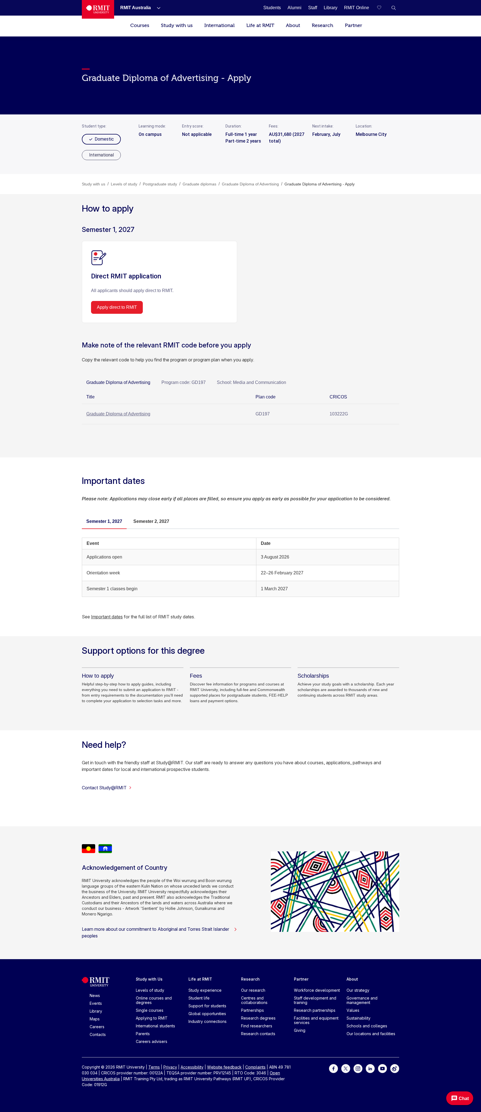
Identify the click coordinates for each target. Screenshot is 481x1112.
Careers (97, 1026)
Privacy (170, 1067)
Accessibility (192, 1067)
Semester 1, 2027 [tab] (104, 521)
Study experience (205, 990)
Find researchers (256, 1025)
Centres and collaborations (254, 1000)
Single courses (149, 1010)
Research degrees (258, 1018)
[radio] (101, 155)
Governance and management (362, 1000)
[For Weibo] (394, 1068)
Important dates (107, 616)
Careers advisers (151, 1041)
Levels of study (150, 990)
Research (322, 25)
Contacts (98, 1034)
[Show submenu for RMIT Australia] (156, 7)
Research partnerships (314, 1010)
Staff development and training (315, 1000)
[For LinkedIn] (370, 1068)
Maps (95, 1019)
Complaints (255, 1067)
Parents (143, 1033)
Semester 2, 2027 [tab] (151, 521)
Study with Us (149, 979)
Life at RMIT (260, 25)
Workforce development (317, 990)
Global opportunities (207, 1013)
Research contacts (258, 1033)
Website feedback (224, 1067)
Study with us (177, 25)
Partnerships (252, 1010)
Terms (154, 1067)
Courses (139, 25)
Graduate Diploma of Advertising (118, 414)
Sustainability (358, 1018)
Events (96, 1003)
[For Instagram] (358, 1068)
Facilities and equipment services (316, 1020)
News (95, 995)
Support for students (207, 1005)
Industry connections (207, 1021)
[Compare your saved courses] (382, 7)
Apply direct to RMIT (117, 307)
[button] (393, 7)
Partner (353, 25)
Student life (199, 998)
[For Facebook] (333, 1068)
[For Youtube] (382, 1068)
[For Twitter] (345, 1068)
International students (155, 1025)
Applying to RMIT (152, 1018)
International (219, 25)
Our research (253, 990)
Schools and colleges (367, 1025)
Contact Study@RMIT (104, 787)
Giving (299, 1030)
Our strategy (358, 990)
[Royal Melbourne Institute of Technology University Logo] (98, 9)
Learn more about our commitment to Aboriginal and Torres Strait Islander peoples (155, 932)
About (293, 25)
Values (353, 1010)
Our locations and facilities (371, 1033)
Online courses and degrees (154, 1000)
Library (96, 1011)
